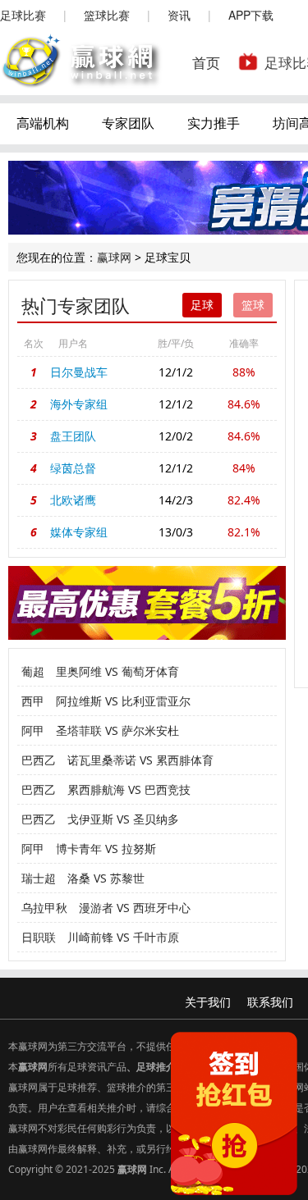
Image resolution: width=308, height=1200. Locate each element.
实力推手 (213, 123)
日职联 (38, 937)
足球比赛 (23, 15)
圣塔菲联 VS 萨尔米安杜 (117, 730)
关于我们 (208, 1002)
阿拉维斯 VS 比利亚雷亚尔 (123, 701)
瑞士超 (38, 878)
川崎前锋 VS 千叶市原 (123, 937)
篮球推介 (126, 1087)
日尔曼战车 (79, 372)
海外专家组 (79, 404)
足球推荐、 (82, 1087)
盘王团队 (73, 436)
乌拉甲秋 (44, 907)
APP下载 (251, 15)
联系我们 (270, 1002)
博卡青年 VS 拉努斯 (106, 848)
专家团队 (128, 123)
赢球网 (114, 257)
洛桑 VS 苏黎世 (106, 878)
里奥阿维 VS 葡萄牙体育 (117, 671)
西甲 (32, 701)
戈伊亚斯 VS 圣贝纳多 (123, 819)
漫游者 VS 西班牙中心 (135, 907)
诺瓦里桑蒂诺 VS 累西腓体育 (140, 760)
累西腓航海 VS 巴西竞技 (129, 789)
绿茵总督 (73, 468)
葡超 (32, 671)
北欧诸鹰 (73, 500)
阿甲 (32, 730)
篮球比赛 (107, 15)
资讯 (179, 15)
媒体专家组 (79, 532)
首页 (206, 62)
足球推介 (156, 1067)
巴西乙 (38, 760)
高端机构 (42, 123)
